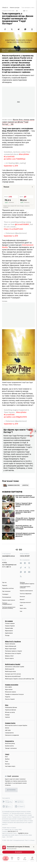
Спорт (7, 754)
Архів (21, 605)
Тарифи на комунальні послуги (14, 694)
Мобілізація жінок (10, 671)
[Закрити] (33, 846)
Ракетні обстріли (10, 644)
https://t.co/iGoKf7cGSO (13, 229)
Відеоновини (9, 631)
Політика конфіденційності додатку (27, 583)
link (21, 563)
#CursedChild (9, 157)
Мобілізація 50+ (9, 669)
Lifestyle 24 (5, 7)
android (7, 801)
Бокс (6, 756)
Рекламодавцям (6, 597)
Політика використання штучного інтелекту (8, 608)
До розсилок (11, 790)
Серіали (7, 717)
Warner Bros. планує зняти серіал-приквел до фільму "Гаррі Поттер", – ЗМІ (18, 122)
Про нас (4, 582)
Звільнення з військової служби (14, 666)
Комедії (7, 715)
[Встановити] (18, 849)
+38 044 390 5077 (25, 556)
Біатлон (7, 764)
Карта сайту (23, 608)
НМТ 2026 (8, 730)
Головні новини (10, 623)
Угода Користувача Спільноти (25, 587)
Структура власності (25, 602)
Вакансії (22, 599)
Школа (7, 728)
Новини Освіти (10, 723)
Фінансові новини (10, 692)
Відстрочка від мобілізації (13, 676)
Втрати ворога (9, 658)
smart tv (7, 806)
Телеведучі (5, 594)
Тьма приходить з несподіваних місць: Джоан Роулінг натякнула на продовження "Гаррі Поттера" (28, 7)
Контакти (22, 596)
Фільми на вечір (10, 712)
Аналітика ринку (10, 743)
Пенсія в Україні (10, 699)
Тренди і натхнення (11, 748)
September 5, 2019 (11, 166)
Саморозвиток (9, 733)
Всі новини (9, 621)
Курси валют (9, 689)
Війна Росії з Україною (13, 641)
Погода (7, 635)
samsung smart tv (20, 806)
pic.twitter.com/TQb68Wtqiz (14, 159)
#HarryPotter (24, 154)
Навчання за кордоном (12, 735)
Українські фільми (10, 710)
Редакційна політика (8, 588)
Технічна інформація (25, 593)
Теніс (6, 761)
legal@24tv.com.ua (23, 833)
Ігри (21, 611)
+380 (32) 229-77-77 (12, 831)
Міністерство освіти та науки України (16, 725)
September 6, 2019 (11, 424)
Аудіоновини (9, 633)
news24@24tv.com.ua (8, 556)
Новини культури (15, 7)
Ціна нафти (8, 687)
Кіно (6, 705)
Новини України (10, 626)
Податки (7, 697)
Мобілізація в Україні (12, 664)
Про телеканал (6, 591)
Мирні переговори (10, 648)
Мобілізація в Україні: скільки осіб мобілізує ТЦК (19, 679)
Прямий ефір (9, 628)
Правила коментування (26, 590)
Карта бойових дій (10, 646)
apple (20, 801)
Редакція (4, 585)
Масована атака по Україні (13, 653)
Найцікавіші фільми (11, 707)
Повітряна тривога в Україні (13, 651)
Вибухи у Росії (9, 656)
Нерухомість (9, 741)
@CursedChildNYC (22, 224)
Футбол (7, 759)
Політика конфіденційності (7, 604)
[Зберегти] (32, 29)
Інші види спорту (10, 766)
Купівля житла (9, 746)
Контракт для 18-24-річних (13, 674)
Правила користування (8, 600)
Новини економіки (11, 685)
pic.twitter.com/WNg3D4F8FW (15, 417)
